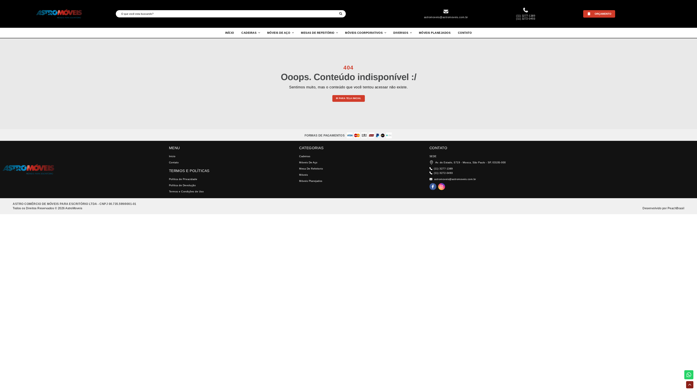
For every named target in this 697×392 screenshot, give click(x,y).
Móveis (303, 174)
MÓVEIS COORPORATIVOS (364, 32)
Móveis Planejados (310, 180)
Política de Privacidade (183, 179)
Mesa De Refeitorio (311, 168)
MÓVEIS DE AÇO (279, 32)
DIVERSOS (401, 32)
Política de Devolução (182, 185)
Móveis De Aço (308, 162)
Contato (174, 162)
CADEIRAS (249, 32)
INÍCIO (229, 32)
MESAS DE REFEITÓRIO (318, 32)
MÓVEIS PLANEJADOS (435, 32)
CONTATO (465, 32)
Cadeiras (304, 156)
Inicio (172, 156)
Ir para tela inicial (348, 98)
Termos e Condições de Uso (186, 191)
